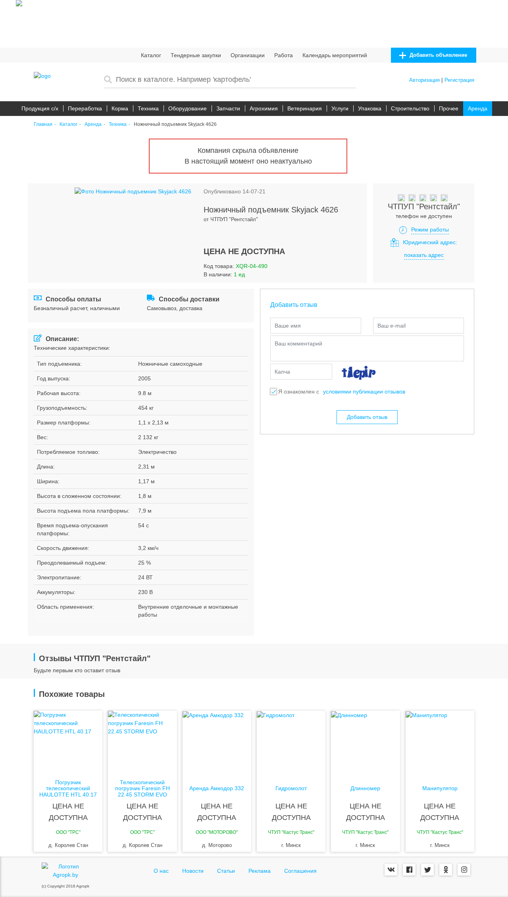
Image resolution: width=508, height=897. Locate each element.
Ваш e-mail (391, 325)
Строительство (410, 108)
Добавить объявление (437, 55)
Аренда (477, 108)
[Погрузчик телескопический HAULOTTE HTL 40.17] (68, 742)
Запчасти (228, 108)
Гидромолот (291, 788)
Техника (148, 108)
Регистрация (459, 80)
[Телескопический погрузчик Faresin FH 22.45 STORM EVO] (142, 742)
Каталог (151, 55)
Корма (120, 108)
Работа (283, 55)
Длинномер (365, 788)
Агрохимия (264, 108)
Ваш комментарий (298, 343)
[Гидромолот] (291, 742)
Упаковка (369, 108)
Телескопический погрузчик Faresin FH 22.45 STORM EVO (142, 788)
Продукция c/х (39, 108)
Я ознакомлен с (298, 391)
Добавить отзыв (367, 417)
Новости (193, 871)
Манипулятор (440, 788)
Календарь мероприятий (334, 55)
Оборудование (187, 108)
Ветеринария (304, 108)
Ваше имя (288, 325)
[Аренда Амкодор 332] (217, 742)
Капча (282, 371)
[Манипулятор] (440, 742)
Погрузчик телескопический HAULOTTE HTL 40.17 (68, 788)
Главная (43, 124)
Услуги (339, 108)
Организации (248, 55)
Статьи (226, 871)
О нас (161, 871)
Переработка (85, 108)
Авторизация (424, 80)
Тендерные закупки (196, 55)
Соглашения (300, 871)
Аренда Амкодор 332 (216, 788)
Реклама (259, 871)
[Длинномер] (365, 742)
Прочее (448, 108)
